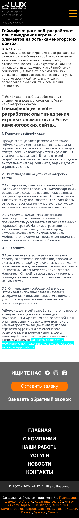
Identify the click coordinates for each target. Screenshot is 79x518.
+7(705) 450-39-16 (12, 11)
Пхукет (26, 512)
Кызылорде (41, 505)
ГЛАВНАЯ (39, 430)
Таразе (26, 505)
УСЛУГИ (39, 455)
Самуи (53, 512)
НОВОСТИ (39, 464)
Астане (27, 501)
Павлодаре (67, 497)
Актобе (57, 501)
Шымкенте (13, 501)
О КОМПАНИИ (39, 438)
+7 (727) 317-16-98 (12, 15)
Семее (57, 505)
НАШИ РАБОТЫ (39, 447)
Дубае (56, 509)
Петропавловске (37, 509)
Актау (69, 501)
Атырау (13, 505)
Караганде (42, 501)
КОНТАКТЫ (39, 472)
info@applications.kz (13, 22)
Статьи (7, 93)
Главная (8, 89)
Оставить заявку (39, 386)
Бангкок (40, 512)
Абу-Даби (70, 509)
